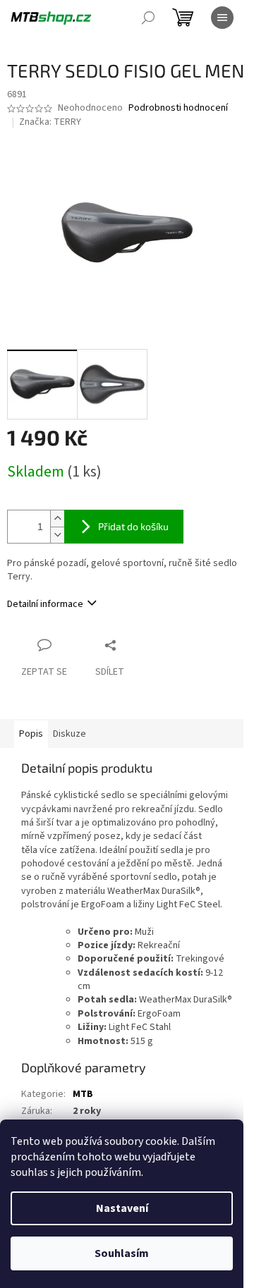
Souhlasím (122, 1253)
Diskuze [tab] (69, 734)
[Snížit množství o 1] (57, 535)
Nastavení (122, 1208)
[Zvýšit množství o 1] (57, 518)
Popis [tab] (31, 734)
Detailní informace (45, 604)
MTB (83, 1094)
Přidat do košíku (133, 526)
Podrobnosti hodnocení (178, 108)
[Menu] (222, 18)
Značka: (50, 122)
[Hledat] (148, 18)
